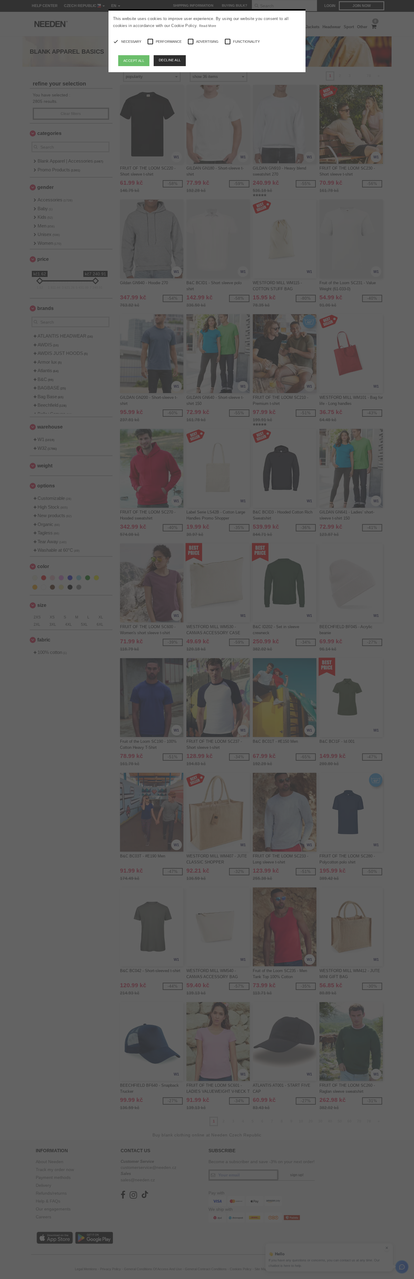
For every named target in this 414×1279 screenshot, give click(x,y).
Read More (207, 26)
